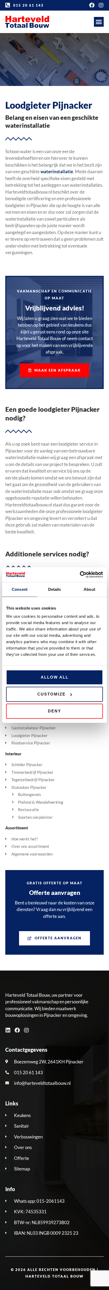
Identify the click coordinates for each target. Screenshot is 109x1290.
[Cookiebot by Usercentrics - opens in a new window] (80, 574)
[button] (99, 22)
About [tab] (89, 589)
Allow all (55, 677)
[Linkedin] (8, 1030)
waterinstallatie (56, 171)
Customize (51, 694)
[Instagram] (101, 5)
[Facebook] (91, 5)
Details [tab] (54, 589)
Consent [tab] (20, 589)
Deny (54, 711)
